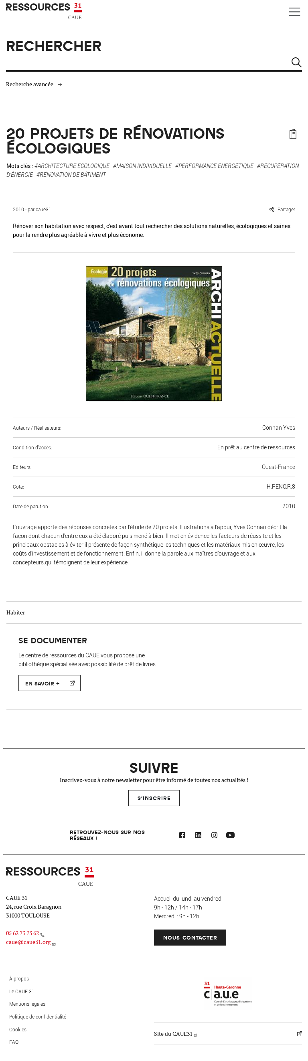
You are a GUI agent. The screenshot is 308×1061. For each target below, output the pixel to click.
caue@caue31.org (28, 942)
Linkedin (198, 836)
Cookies (17, 1029)
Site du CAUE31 (173, 1033)
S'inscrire (154, 798)
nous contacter (190, 937)
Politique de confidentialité (37, 1016)
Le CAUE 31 (21, 991)
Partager (286, 209)
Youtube (230, 836)
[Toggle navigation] (294, 11)
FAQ (13, 1042)
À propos (19, 978)
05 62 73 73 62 (22, 933)
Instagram (214, 836)
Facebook (182, 836)
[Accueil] (45, 11)
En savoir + (42, 683)
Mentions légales (27, 1003)
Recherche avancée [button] (29, 84)
